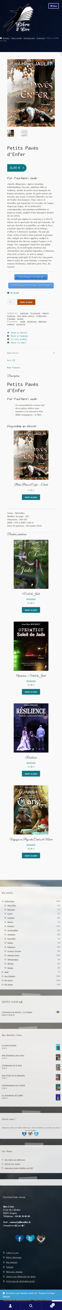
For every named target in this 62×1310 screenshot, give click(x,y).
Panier (47, 1303)
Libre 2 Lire (12, 1253)
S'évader (11, 319)
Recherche (31, 1306)
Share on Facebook (19, 336)
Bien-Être (11, 905)
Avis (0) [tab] (11, 360)
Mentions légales (14, 1272)
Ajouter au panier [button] (31, 497)
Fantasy (10, 918)
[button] (51, 63)
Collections (29, 38)
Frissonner (35, 313)
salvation (20, 324)
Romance (11, 947)
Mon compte (10, 1306)
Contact (9, 1267)
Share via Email (18, 343)
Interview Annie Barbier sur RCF (18, 1168)
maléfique (31, 321)
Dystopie (11, 909)
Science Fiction (14, 951)
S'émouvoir (41, 316)
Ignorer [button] (6, 1296)
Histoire (41, 38)
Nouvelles (11, 938)
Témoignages (12, 959)
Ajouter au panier (26, 302)
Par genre (8, 984)
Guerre (46, 313)
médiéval (42, 321)
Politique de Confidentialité (20, 1281)
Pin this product (19, 339)
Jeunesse (11, 934)
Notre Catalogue (13, 1257)
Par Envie (8, 980)
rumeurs (10, 324)
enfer (22, 321)
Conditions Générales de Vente (21, 1277)
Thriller (10, 963)
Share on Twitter (19, 333)
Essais (10, 913)
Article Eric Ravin (12, 1164)
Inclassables (12, 930)
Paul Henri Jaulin (25, 316)
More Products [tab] (13, 368)
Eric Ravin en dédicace (14, 1159)
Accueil (6, 38)
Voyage (20, 319)
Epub (6, 972)
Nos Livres (17, 38)
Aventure (24, 313)
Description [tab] (12, 353)
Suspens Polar (13, 955)
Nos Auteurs (9, 976)
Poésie (10, 943)
